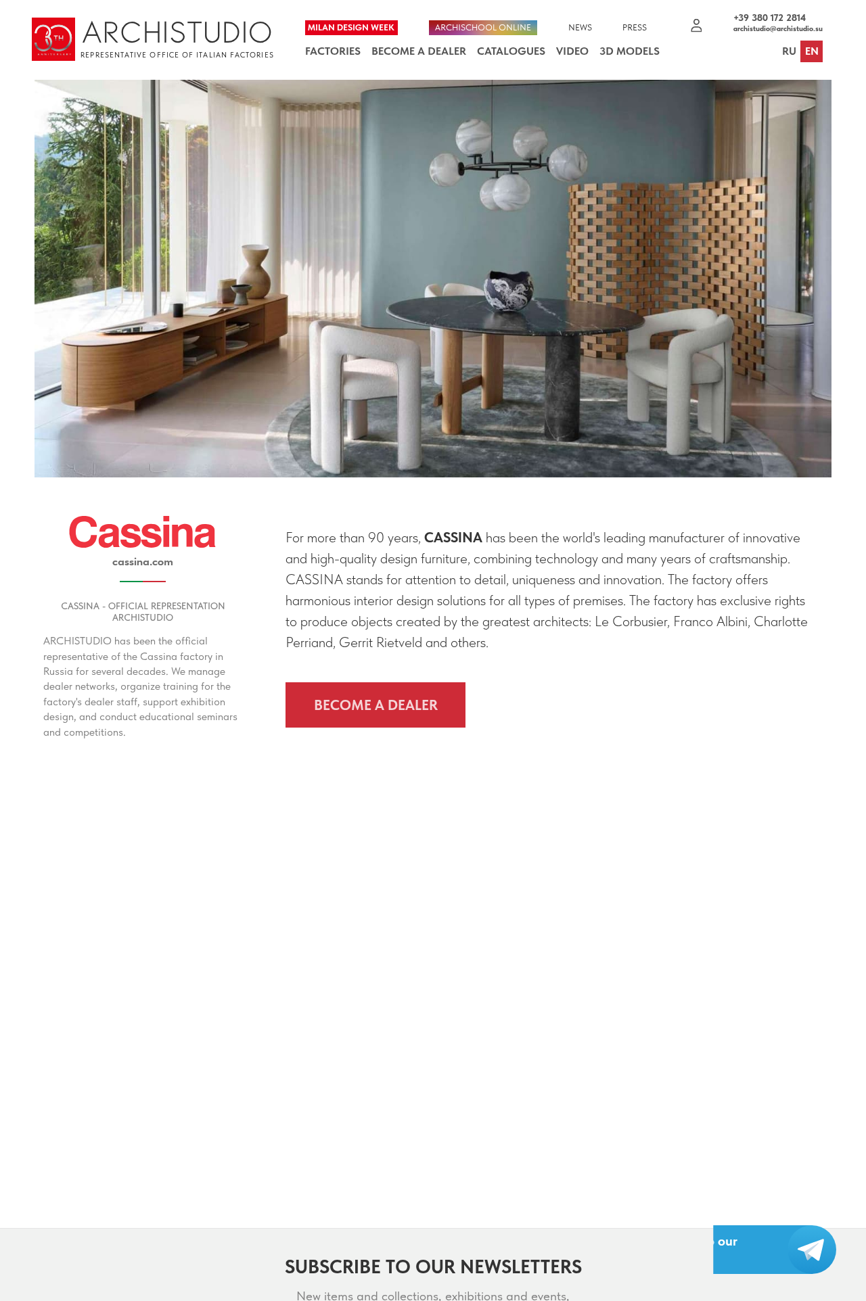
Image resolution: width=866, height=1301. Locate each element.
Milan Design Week (351, 27)
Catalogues (511, 51)
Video (572, 51)
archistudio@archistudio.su (778, 29)
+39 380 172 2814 (769, 18)
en (812, 51)
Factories (333, 51)
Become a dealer (418, 51)
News (580, 27)
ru (789, 51)
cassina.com (142, 561)
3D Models (629, 51)
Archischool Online (483, 27)
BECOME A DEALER (376, 704)
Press (634, 27)
